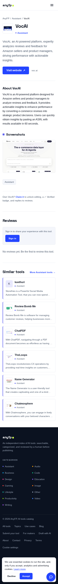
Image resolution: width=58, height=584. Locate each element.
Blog (41, 526)
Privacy (28, 540)
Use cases (30, 526)
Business (9, 473)
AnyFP (6, 18)
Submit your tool (11, 533)
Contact (16, 540)
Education (39, 479)
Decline (11, 576)
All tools (6, 526)
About (6, 540)
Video (37, 498)
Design (8, 479)
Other (37, 492)
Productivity (11, 498)
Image (37, 485)
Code (37, 473)
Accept (26, 576)
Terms (38, 540)
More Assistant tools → (42, 272)
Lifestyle (9, 492)
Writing (8, 505)
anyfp (7, 5)
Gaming (9, 485)
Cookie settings (10, 547)
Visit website (15, 70)
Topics (17, 526)
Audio (37, 466)
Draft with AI (45, 533)
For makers (29, 533)
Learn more (20, 569)
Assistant (16, 18)
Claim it (20, 197)
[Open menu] (51, 5)
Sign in (12, 238)
